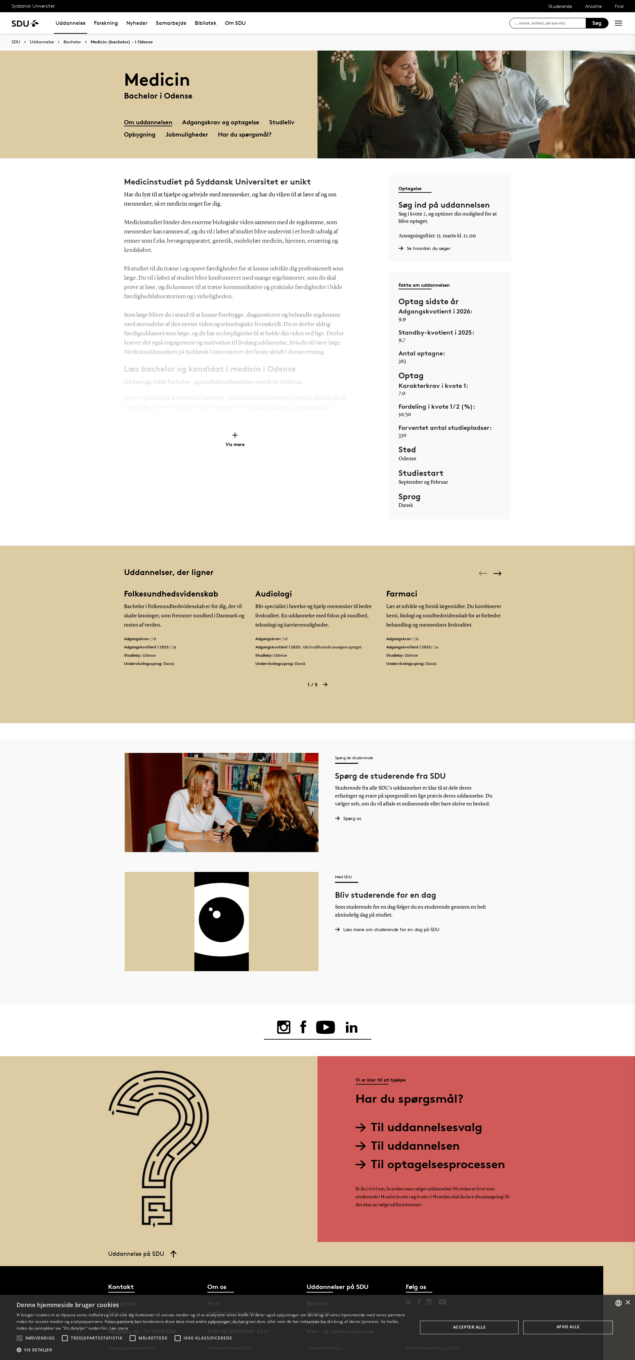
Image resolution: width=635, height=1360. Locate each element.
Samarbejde (171, 23)
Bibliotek (206, 23)
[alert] (317, 1327)
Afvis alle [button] (568, 1327)
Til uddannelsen (415, 1145)
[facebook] (303, 1027)
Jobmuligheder (186, 134)
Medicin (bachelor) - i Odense (122, 42)
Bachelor (72, 42)
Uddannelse (71, 23)
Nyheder (137, 23)
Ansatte (593, 6)
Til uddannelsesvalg (426, 1127)
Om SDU (235, 23)
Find (619, 6)
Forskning (106, 23)
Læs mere (118, 1328)
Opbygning (139, 134)
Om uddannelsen (148, 122)
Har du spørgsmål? (245, 134)
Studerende (560, 6)
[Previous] (483, 573)
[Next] (498, 573)
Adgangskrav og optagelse (220, 122)
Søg (597, 23)
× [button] (627, 1302)
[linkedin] (351, 1027)
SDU (16, 42)
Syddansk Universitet (33, 6)
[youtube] (325, 1027)
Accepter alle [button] (469, 1327)
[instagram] (283, 1027)
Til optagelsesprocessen (438, 1164)
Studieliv (281, 122)
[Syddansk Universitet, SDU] (25, 23)
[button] (19, 1338)
